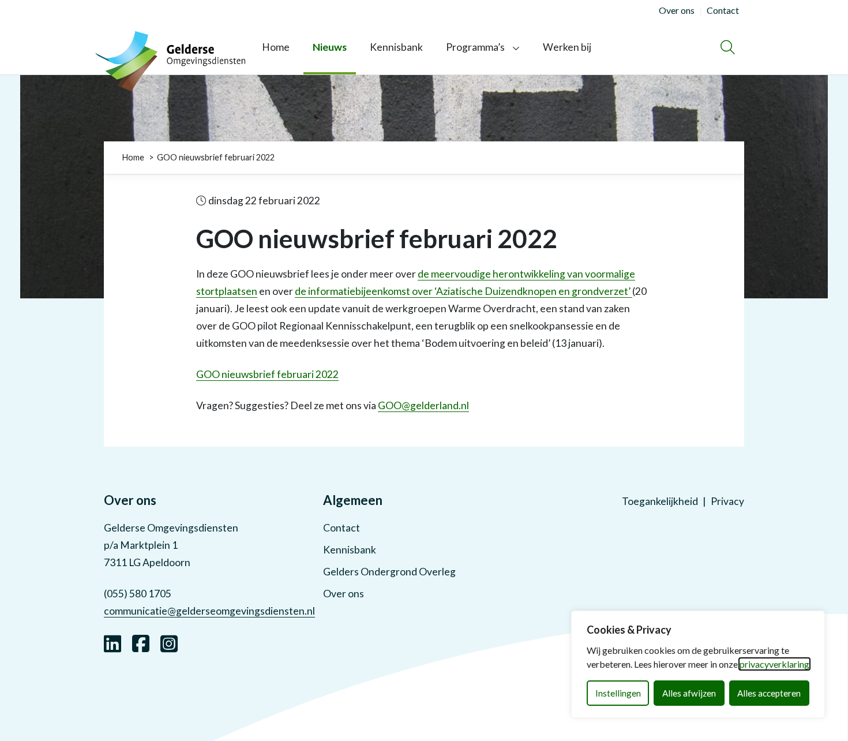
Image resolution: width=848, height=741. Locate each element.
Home (276, 47)
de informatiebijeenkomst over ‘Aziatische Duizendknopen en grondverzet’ (463, 291)
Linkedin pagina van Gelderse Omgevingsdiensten (112, 642)
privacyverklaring (774, 663)
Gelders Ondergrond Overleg (389, 572)
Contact (341, 528)
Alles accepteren (769, 693)
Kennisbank (396, 47)
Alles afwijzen (689, 693)
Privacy (727, 501)
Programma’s (475, 47)
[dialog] (698, 664)
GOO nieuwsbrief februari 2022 (267, 374)
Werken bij (567, 47)
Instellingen (618, 693)
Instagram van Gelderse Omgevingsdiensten (169, 642)
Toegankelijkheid (660, 501)
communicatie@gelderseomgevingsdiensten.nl (209, 611)
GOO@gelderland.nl (423, 405)
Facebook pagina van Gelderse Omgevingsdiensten (140, 642)
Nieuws (330, 47)
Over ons (343, 593)
